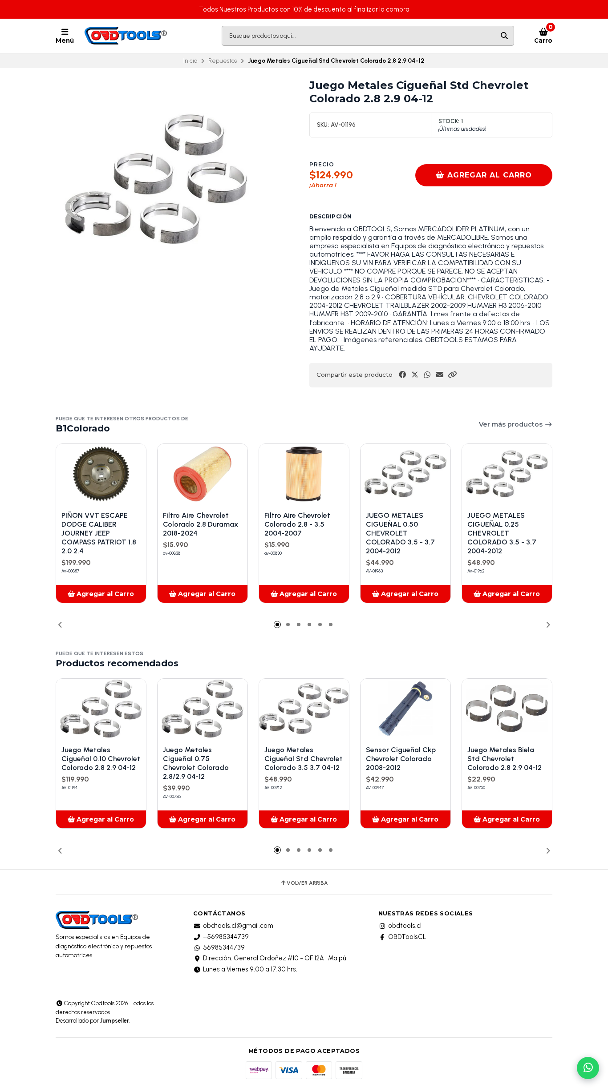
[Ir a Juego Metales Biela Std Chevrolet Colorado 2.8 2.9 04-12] (507, 709)
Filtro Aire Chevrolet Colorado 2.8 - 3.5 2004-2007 (297, 524)
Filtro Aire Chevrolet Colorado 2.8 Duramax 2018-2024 (200, 524)
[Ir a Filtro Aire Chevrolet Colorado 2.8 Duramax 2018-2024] (202, 474)
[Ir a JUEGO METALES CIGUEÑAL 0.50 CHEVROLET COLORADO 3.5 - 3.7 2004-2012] (405, 474)
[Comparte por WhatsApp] (427, 375)
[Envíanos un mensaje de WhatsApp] (588, 1068)
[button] (452, 375)
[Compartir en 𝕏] (414, 375)
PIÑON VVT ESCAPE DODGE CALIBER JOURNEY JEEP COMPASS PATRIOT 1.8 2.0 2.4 (98, 533)
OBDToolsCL (407, 937)
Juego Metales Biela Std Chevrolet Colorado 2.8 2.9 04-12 (504, 758)
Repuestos (222, 60)
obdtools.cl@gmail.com (238, 926)
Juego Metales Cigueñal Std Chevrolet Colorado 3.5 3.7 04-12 (303, 758)
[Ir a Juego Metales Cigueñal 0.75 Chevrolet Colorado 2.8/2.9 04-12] (202, 709)
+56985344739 (226, 937)
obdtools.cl (405, 926)
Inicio (190, 60)
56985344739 (224, 947)
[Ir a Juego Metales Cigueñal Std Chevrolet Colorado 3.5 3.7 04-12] (304, 709)
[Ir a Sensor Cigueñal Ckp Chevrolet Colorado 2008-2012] (405, 709)
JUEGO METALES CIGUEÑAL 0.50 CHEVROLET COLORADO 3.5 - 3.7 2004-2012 (400, 533)
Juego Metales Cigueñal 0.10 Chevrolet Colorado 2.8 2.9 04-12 (100, 758)
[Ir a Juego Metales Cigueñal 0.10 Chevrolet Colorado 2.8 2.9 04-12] (101, 709)
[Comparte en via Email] (439, 375)
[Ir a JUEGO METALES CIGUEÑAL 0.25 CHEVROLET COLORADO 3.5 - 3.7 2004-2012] (507, 474)
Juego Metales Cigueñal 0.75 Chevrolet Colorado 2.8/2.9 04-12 (196, 763)
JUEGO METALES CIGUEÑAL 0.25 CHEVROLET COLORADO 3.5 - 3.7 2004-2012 (501, 533)
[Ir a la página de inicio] (127, 36)
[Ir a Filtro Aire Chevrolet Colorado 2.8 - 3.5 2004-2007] (304, 474)
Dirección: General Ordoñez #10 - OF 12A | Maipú (274, 958)
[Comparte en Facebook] (402, 375)
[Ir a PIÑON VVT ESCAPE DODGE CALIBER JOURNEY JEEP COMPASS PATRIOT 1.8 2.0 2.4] (101, 474)
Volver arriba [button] (307, 883)
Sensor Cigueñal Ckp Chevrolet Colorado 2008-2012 (401, 758)
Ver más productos (511, 424)
